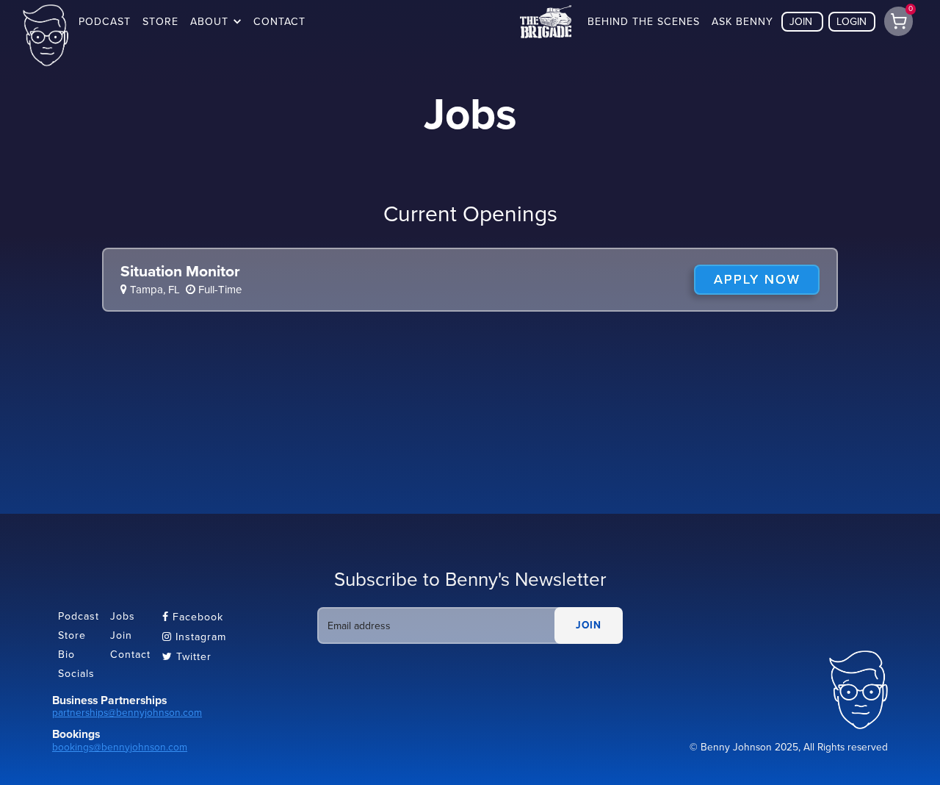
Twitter (187, 656)
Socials (76, 673)
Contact (130, 654)
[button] (215, 22)
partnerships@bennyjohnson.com (127, 712)
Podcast (78, 616)
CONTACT (279, 21)
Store (72, 635)
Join (121, 635)
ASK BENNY (742, 21)
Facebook (192, 617)
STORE (160, 21)
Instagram (194, 637)
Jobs (122, 616)
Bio (66, 654)
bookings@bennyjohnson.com (119, 747)
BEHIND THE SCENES (644, 21)
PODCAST (105, 21)
